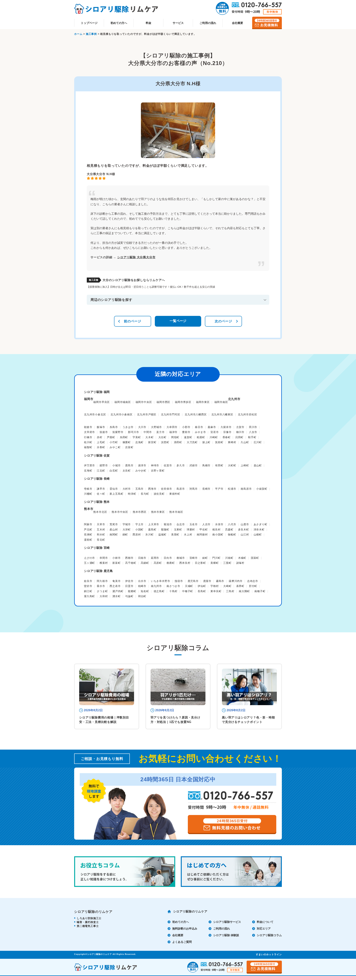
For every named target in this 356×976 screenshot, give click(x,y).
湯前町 (88, 539)
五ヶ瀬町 (89, 562)
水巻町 (101, 447)
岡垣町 (175, 437)
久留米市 (226, 427)
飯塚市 (101, 427)
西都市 (129, 557)
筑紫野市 (117, 432)
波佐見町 (159, 493)
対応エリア (264, 928)
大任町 (162, 437)
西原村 (137, 534)
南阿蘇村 (202, 534)
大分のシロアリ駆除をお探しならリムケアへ (134, 280)
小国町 (139, 529)
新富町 (116, 562)
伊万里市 (89, 465)
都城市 (181, 557)
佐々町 (101, 493)
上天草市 (153, 524)
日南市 (142, 557)
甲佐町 (204, 529)
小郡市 (186, 427)
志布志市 (252, 581)
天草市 (101, 524)
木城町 (242, 557)
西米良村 (184, 562)
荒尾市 (114, 524)
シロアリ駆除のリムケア (190, 911)
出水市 (142, 581)
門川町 (216, 557)
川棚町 (88, 493)
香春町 (226, 437)
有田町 (219, 465)
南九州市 (156, 586)
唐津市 (142, 465)
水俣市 (219, 524)
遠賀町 (188, 437)
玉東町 (178, 529)
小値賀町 (261, 488)
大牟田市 (172, 427)
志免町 (139, 442)
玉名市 (193, 524)
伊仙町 (202, 586)
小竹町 (114, 442)
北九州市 (234, 399)
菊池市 (168, 524)
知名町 (145, 591)
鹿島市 (129, 465)
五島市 (139, 488)
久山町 (245, 442)
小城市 (116, 465)
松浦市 (232, 488)
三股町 (227, 562)
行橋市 (88, 437)
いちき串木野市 (160, 581)
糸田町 (124, 437)
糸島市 (114, 427)
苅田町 (239, 437)
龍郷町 (132, 591)
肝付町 (253, 586)
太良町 (127, 470)
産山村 (114, 529)
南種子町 (259, 591)
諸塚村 (240, 562)
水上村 (188, 534)
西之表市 (115, 586)
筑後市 (104, 432)
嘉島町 (152, 529)
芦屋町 (111, 437)
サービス (178, 22)
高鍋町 (145, 562)
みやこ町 (115, 447)
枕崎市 (142, 586)
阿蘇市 (88, 524)
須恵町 (165, 442)
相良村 (216, 529)
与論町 (129, 596)
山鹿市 (245, 524)
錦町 (125, 534)
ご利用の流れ (208, 22)
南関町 (114, 534)
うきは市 (128, 427)
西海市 (152, 488)
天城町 (189, 586)
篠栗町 (127, 442)
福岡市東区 (203, 402)
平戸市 (219, 488)
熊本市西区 (139, 511)
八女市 (253, 432)
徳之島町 (159, 591)
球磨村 (191, 529)
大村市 (127, 488)
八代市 (232, 524)
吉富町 (129, 447)
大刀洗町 (192, 442)
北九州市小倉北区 (95, 414)
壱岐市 (88, 488)
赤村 (99, 437)
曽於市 (88, 586)
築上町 (206, 442)
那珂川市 (133, 432)
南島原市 (246, 488)
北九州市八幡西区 (196, 414)
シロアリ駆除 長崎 (97, 478)
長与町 (145, 493)
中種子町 (187, 591)
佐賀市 (168, 465)
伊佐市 (129, 581)
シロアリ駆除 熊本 (97, 501)
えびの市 (89, 557)
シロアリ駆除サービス (227, 921)
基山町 (258, 465)
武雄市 (193, 465)
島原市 (181, 488)
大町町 (232, 465)
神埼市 (155, 465)
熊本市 (88, 508)
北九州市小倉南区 (121, 414)
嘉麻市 (212, 427)
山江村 (245, 534)
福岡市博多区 (183, 402)
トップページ (89, 22)
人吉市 (206, 524)
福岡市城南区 (122, 402)
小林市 (116, 557)
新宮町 (152, 442)
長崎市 (206, 488)
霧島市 (220, 581)
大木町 (149, 437)
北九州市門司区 (170, 414)
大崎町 (227, 586)
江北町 (101, 470)
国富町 (255, 557)
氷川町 (149, 534)
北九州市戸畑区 (146, 414)
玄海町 (88, 470)
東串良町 (215, 591)
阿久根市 (102, 581)
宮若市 (214, 432)
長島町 (202, 591)
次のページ (223, 321)
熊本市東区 (158, 511)
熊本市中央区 (120, 511)
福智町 (88, 447)
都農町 (171, 562)
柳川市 (240, 432)
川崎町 (214, 437)
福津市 (173, 432)
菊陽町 (165, 529)
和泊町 (142, 596)
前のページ (132, 321)
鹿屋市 (207, 581)
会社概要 (237, 22)
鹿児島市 (193, 581)
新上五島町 (116, 493)
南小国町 (217, 534)
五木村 (101, 529)
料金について (265, 921)
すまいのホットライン (269, 954)
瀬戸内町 (117, 591)
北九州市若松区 (247, 414)
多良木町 (243, 529)
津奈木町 (259, 529)
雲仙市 (114, 488)
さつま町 (102, 591)
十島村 (173, 591)
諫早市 (101, 488)
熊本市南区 (176, 511)
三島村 (230, 591)
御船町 (232, 534)
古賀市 (240, 427)
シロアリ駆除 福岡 (97, 392)
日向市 (168, 557)
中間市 (148, 432)
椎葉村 (104, 562)
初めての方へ (119, 22)
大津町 (127, 529)
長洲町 (88, 534)
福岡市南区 (221, 402)
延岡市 (155, 557)
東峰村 (232, 442)
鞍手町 (252, 437)
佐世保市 (166, 488)
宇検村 (214, 586)
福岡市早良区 (101, 402)
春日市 (199, 427)
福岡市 (88, 399)
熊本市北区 (100, 511)
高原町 (158, 562)
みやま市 (200, 432)
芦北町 (88, 529)
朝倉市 (88, 427)
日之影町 (200, 562)
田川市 (253, 427)
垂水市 (101, 586)
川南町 (229, 557)
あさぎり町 (260, 524)
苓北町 (101, 539)
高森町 (229, 529)
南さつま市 (173, 586)
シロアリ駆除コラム (269, 935)
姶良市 (88, 581)
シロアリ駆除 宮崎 (97, 547)
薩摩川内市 (236, 581)
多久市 (181, 465)
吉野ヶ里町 (158, 470)
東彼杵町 (174, 493)
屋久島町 (89, 596)
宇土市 (139, 524)
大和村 (104, 596)
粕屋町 (201, 437)
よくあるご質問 (182, 941)
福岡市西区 (163, 402)
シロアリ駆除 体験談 (226, 935)
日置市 (129, 586)
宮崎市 (193, 557)
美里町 (175, 534)
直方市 (160, 432)
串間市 (104, 557)
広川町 (258, 442)
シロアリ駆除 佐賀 (97, 455)
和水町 (101, 534)
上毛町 (101, 442)
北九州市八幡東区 (222, 414)
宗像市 (227, 432)
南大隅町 (244, 591)
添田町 (178, 442)
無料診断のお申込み (184, 928)
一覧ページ (178, 321)
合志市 (181, 524)
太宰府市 (89, 432)
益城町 (162, 534)
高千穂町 (130, 562)
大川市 (142, 427)
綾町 (205, 557)
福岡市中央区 (144, 402)
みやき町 (140, 470)
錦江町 (88, 591)
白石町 (114, 470)
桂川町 (88, 442)
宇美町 (137, 437)
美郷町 (214, 562)
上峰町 (245, 465)
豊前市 (186, 432)
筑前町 (219, 442)
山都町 (258, 534)
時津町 (132, 493)
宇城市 (127, 524)
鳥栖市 (206, 465)
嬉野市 (104, 465)
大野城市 (156, 427)
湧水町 (116, 596)
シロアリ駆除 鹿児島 (98, 570)
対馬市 (193, 488)
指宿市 (179, 581)
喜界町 (240, 586)
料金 (148, 22)
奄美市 (116, 581)
